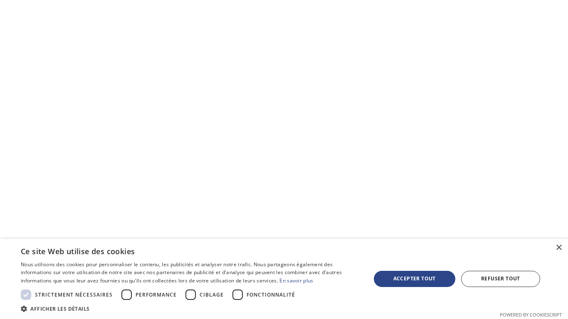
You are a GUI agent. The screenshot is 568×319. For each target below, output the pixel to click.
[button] (190, 308)
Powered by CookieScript (531, 315)
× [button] (559, 248)
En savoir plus (296, 280)
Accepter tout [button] (414, 278)
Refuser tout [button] (500, 278)
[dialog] (284, 279)
